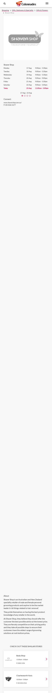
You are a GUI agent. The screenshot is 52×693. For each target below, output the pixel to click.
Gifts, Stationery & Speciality (22, 10)
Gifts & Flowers (42, 10)
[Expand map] (26, 348)
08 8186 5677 (10, 105)
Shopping (5, 10)
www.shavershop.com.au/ (13, 103)
